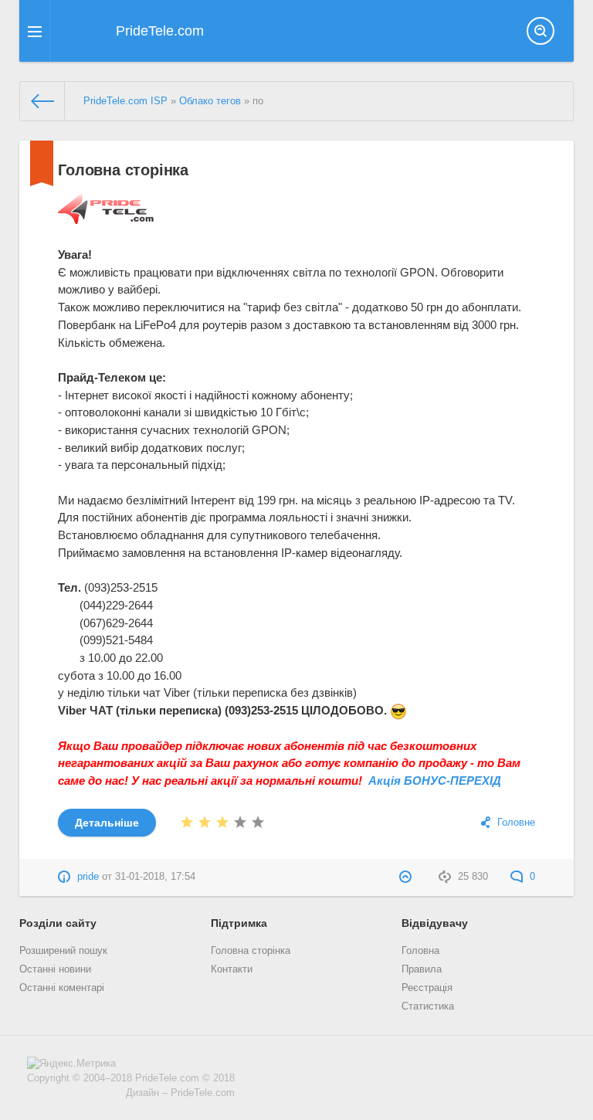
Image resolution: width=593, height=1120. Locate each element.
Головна (420, 950)
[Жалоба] (407, 876)
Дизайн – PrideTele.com (180, 1093)
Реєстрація (427, 988)
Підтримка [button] (239, 923)
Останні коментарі (61, 988)
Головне (516, 822)
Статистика (428, 1006)
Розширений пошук (63, 950)
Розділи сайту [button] (58, 923)
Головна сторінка (123, 169)
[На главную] (42, 101)
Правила (422, 969)
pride (88, 876)
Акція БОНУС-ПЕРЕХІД (434, 780)
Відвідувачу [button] (435, 923)
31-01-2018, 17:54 (155, 876)
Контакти (231, 969)
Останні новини (55, 969)
